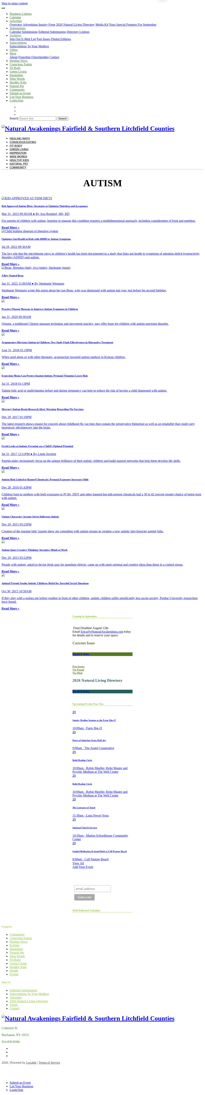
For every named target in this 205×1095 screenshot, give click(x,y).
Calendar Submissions (24, 32)
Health (14, 970)
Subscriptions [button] (18, 42)
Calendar (15, 17)
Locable (31, 1062)
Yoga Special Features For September (132, 24)
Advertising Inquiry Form (39, 24)
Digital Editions (61, 39)
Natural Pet (17, 86)
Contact (54, 57)
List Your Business (21, 97)
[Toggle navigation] (3, 8)
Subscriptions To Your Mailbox (29, 46)
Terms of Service (49, 1062)
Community (17, 89)
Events (14, 974)
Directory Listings (78, 32)
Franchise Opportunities (33, 57)
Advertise (16, 997)
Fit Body (15, 68)
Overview (16, 24)
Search (14, 118)
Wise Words (17, 78)
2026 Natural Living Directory (75, 24)
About (14, 57)
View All (78, 863)
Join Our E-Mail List (23, 39)
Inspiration (16, 75)
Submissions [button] (17, 28)
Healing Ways (18, 60)
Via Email (78, 669)
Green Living (18, 71)
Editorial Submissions (52, 32)
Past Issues (43, 39)
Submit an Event (20, 93)
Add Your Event (82, 867)
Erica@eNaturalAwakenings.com (102, 631)
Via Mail (77, 672)
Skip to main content (15, 3)
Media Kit (101, 24)
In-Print (14, 945)
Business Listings (21, 13)
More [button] (13, 53)
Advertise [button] (16, 21)
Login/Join (16, 100)
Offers (14, 50)
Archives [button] (15, 35)
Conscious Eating (21, 64)
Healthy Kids (18, 82)
